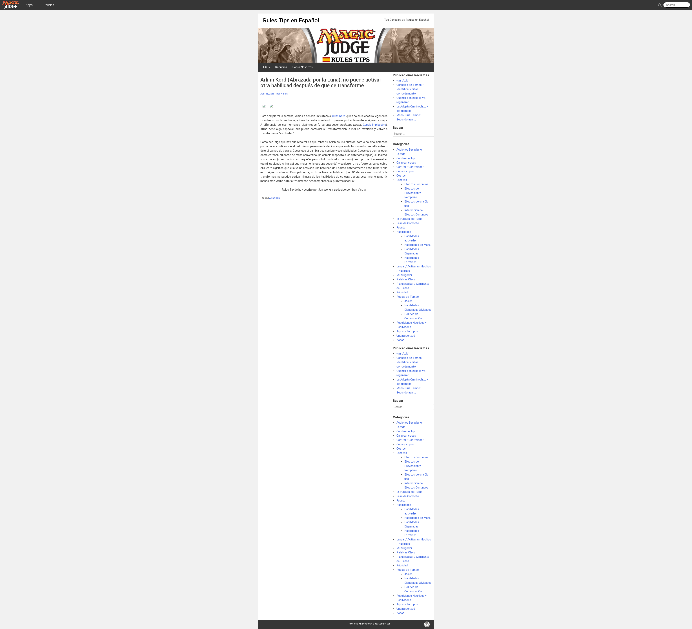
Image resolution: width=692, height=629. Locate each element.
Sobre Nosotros (302, 67)
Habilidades (403, 232)
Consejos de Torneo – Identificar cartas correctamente (410, 89)
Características (406, 162)
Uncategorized (405, 335)
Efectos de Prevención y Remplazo (412, 193)
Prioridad (402, 292)
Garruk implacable (374, 124)
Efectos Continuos (416, 184)
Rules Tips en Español (291, 20)
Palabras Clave (405, 279)
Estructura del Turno (409, 219)
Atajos (408, 301)
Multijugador (404, 275)
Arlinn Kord (338, 116)
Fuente (400, 227)
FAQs (266, 67)
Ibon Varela (282, 93)
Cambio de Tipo (406, 158)
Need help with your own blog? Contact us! (369, 624)
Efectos (401, 180)
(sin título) (402, 80)
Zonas (400, 340)
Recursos (281, 67)
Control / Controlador (409, 167)
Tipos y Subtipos (407, 331)
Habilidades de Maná (417, 245)
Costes (401, 175)
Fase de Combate (407, 223)
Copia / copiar (405, 171)
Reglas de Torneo (407, 296)
